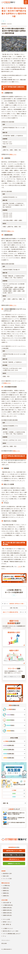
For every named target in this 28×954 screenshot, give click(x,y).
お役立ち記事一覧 (7, 902)
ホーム (4, 936)
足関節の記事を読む (7, 915)
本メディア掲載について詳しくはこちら (14, 855)
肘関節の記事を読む (7, 907)
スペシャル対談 (6, 919)
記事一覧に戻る (14, 608)
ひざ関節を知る (6, 885)
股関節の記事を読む (7, 910)
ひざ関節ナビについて (8, 928)
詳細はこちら (12, 154)
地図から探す (6, 876)
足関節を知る (6, 895)
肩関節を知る (6, 893)
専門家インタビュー (7, 922)
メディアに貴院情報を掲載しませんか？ (12, 933)
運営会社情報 (4, 943)
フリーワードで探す (7, 878)
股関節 (14, 793)
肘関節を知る (6, 888)
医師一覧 (5, 803)
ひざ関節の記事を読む (8, 905)
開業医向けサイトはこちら (14, 863)
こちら (19, 566)
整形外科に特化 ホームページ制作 (14, 850)
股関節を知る (6, 890)
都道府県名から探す (7, 873)
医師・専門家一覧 (7, 924)
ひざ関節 (14, 790)
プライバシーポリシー (5, 940)
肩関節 (14, 796)
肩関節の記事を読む (7, 912)
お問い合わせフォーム (14, 859)
